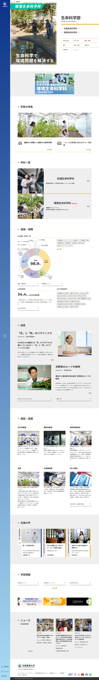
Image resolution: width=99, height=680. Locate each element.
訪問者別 (6, 666)
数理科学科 (48, 640)
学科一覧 (76, 40)
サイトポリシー (30, 673)
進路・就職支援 (22, 284)
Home (12, 1)
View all (30, 651)
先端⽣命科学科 (70, 28)
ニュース (6, 671)
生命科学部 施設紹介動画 (77, 504)
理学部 (43, 640)
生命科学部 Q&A (74, 583)
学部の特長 (66, 40)
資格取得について (46, 284)
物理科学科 (39, 642)
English (19, 675)
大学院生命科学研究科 (61, 651)
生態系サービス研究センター (81, 644)
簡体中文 (25, 675)
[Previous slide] (20, 543)
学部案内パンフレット (49, 583)
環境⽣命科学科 (70, 32)
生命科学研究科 (22, 308)
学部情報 (65, 49)
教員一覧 (59, 399)
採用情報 (62, 673)
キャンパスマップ (22, 673)
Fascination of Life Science (25, 399)
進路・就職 (87, 40)
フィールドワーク (79, 647)
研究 (64, 45)
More (52, 360)
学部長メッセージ (22, 583)
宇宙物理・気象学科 (47, 642)
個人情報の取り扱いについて (41, 673)
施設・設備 (77, 45)
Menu (5, 336)
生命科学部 (63, 645)
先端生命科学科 (59, 648)
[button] (20, 601)
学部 (14, 1)
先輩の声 (87, 45)
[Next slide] (89, 543)
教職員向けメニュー (54, 673)
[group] (30, 543)
